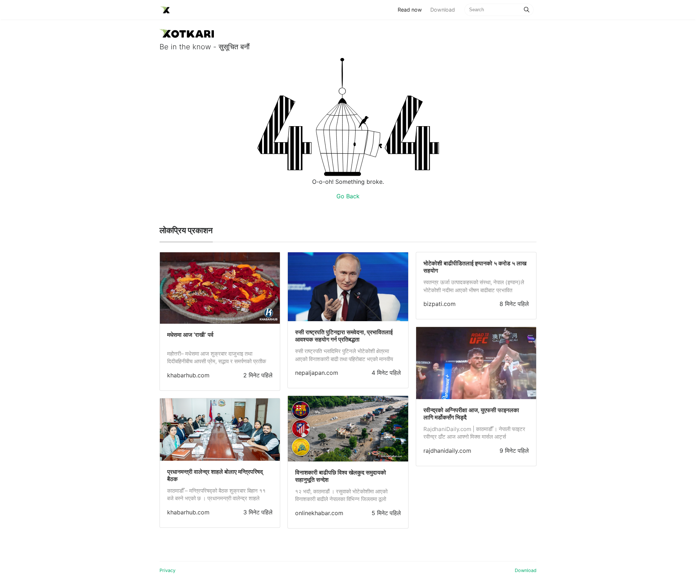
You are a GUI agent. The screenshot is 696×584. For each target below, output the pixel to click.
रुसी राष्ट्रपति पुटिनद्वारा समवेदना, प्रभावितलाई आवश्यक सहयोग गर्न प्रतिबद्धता (344, 335)
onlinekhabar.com (319, 513)
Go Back (348, 196)
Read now (412, 9)
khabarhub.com (188, 375)
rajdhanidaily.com (447, 450)
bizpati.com (439, 303)
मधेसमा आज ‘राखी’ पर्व (190, 334)
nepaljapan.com (316, 372)
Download (442, 10)
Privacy (167, 570)
